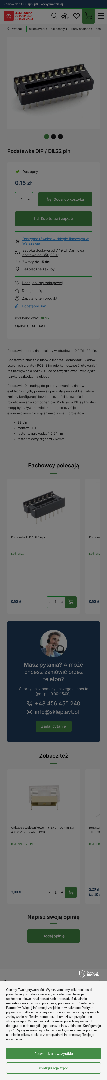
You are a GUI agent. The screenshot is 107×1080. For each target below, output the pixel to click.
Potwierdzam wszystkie (53, 1054)
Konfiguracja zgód (53, 1068)
